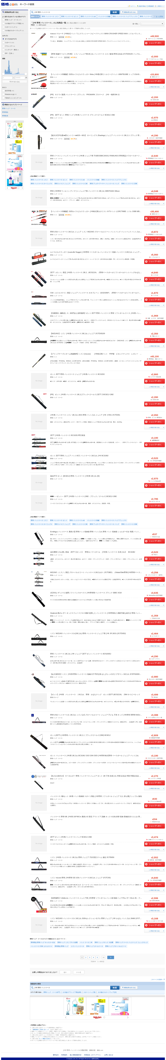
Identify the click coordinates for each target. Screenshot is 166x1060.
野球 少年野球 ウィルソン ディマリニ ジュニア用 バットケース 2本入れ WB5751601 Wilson (85, 191)
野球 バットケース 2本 (80, 183)
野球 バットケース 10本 (129, 183)
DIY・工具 (9, 53)
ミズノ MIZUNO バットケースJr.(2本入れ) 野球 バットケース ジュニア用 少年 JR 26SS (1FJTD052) (88, 633)
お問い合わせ (108, 1055)
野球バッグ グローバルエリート (115, 946)
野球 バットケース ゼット (69, 16)
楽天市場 (9, 91)
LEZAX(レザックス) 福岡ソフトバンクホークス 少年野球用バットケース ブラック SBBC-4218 (86, 593)
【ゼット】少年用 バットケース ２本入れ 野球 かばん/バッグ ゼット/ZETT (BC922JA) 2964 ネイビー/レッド (95, 694)
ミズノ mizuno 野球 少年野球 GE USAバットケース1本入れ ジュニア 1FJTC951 (80, 878)
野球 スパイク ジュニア (62, 183)
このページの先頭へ (157, 979)
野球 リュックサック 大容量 (104, 942)
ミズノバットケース (77, 946)
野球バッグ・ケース (13, 20)
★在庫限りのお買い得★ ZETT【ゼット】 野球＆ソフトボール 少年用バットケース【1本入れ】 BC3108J (92, 552)
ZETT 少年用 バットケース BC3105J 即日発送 (67, 435)
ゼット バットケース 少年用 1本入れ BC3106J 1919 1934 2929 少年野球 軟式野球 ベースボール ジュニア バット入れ (94, 755)
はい (65, 972)
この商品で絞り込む (154, 86)
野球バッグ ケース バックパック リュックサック (132, 942)
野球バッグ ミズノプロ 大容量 (68, 942)
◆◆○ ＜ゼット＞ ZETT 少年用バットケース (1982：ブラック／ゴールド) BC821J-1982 (83, 496)
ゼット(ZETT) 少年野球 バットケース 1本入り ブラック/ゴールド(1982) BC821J (80, 735)
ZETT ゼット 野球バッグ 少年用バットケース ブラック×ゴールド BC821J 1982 (85, 115)
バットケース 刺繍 (104, 16)
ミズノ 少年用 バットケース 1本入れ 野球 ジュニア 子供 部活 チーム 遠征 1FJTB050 (82, 857)
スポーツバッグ (11, 27)
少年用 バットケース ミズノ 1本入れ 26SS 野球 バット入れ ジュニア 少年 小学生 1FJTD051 (85, 415)
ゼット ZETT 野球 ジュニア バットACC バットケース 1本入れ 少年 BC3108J (79, 456)
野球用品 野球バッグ (61, 946)
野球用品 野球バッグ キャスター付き (43, 942)
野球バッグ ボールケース (94, 946)
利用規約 (64, 1055)
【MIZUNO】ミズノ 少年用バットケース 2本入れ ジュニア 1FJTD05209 (77, 333)
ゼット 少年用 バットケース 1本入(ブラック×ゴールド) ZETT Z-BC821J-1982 (84, 394)
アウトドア (10, 46)
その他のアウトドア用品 (14, 23)
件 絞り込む (14, 82)
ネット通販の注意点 (44, 1038)
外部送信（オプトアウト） (93, 1055)
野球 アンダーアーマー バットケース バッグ (104, 183)
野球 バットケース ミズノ (50, 16)
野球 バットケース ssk (88, 16)
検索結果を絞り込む (130, 12)
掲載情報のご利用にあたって (41, 1029)
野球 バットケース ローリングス (150, 16)
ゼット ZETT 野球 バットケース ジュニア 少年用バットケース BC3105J (77, 374)
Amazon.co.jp (11, 94)
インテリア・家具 (12, 50)
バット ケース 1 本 (86, 942)
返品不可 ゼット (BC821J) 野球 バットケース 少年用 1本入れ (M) (75, 476)
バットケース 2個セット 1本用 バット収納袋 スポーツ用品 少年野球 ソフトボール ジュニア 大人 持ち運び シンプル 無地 (96, 796)
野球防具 (5, 116)
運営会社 (56, 1055)
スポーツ (9, 42)
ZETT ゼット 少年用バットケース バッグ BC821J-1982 (71, 837)
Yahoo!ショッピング (13, 98)
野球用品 (5, 112)
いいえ (78, 972)
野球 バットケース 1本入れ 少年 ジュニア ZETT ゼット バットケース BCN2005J (80, 654)
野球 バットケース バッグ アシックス (125, 16)
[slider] (3, 74)
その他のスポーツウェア (14, 30)
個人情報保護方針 (76, 1055)
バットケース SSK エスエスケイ (41, 946)
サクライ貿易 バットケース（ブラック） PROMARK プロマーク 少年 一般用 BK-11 (87, 94)
